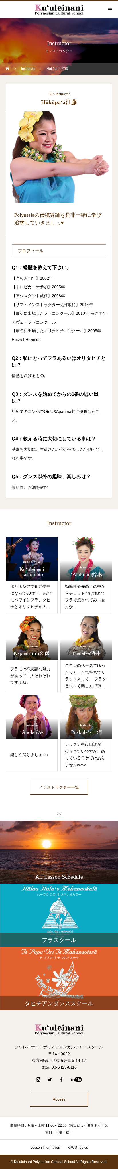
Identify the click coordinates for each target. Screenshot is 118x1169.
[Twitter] (50, 1079)
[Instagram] (38, 1079)
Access (59, 1099)
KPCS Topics (78, 1148)
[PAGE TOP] (59, 813)
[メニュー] (109, 9)
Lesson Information (45, 1148)
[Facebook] (61, 1079)
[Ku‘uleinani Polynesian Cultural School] (59, 1029)
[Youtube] (76, 1079)
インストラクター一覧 (59, 787)
